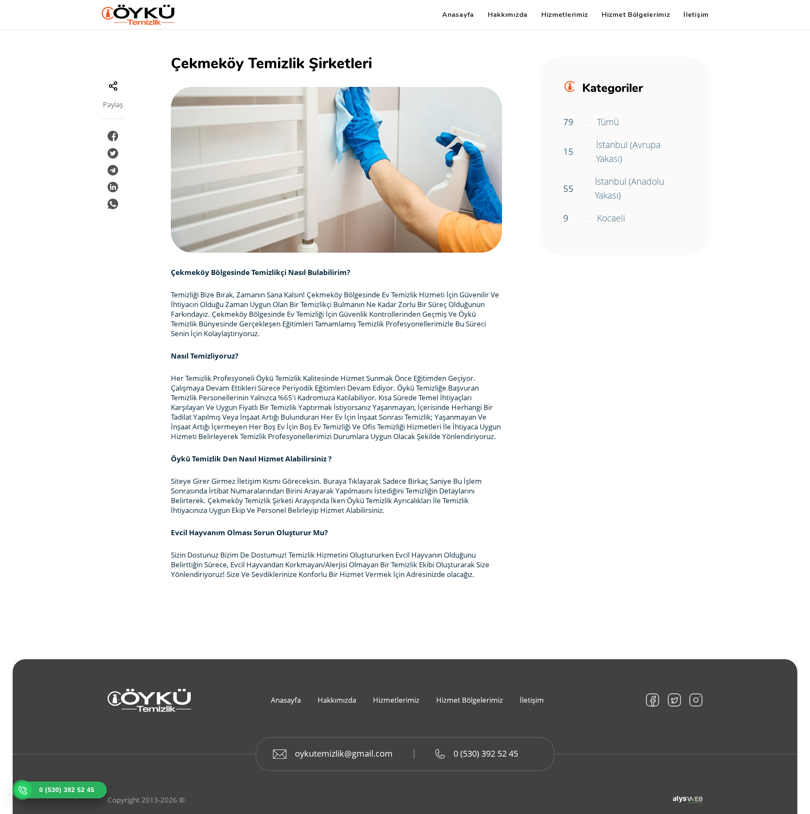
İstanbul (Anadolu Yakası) (613, 188)
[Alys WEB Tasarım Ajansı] (687, 799)
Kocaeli (594, 218)
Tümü (591, 122)
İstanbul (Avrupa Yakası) (612, 152)
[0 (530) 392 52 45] (22, 790)
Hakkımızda (508, 14)
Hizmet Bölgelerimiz (636, 14)
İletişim (696, 14)
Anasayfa (458, 14)
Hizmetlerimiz (564, 14)
